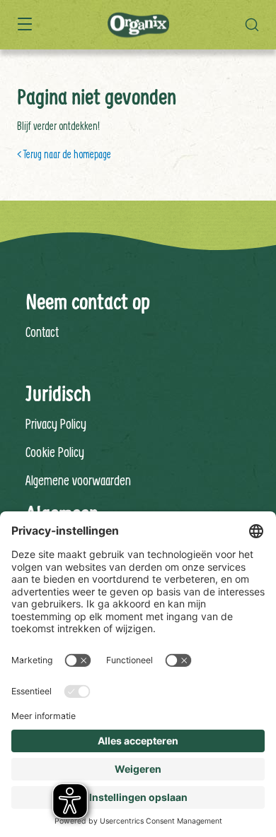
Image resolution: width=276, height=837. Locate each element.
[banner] (138, 24)
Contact (42, 331)
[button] (255, 25)
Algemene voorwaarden (78, 480)
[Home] (138, 25)
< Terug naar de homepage (64, 154)
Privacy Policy (55, 423)
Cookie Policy (54, 452)
